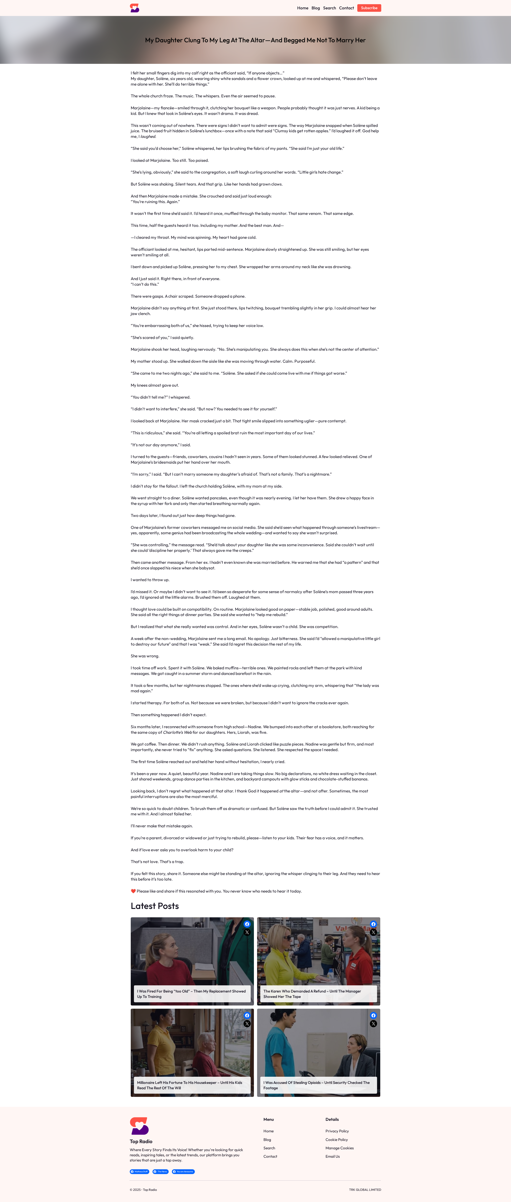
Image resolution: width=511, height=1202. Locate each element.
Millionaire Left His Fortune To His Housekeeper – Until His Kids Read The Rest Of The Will (189, 1085)
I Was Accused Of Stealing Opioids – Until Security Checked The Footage (316, 1085)
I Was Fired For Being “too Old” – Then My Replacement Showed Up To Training (191, 994)
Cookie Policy (337, 1139)
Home (268, 1131)
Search (269, 1148)
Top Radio (141, 1141)
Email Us (333, 1156)
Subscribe (369, 7)
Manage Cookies (340, 1148)
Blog (267, 1139)
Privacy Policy (337, 1131)
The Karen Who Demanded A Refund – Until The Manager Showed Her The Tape (312, 994)
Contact (270, 1156)
